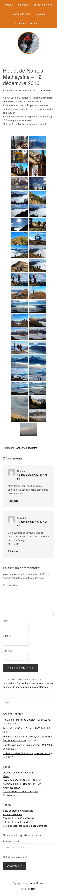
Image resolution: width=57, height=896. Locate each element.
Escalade (40, 14)
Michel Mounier (37, 883)
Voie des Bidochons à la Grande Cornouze (25, 825)
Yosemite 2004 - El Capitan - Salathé (22, 780)
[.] (19, 265)
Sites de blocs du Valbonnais (18, 810)
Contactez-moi (10, 795)
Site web (7, 651)
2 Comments (46, 90)
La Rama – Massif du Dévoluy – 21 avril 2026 (26, 753)
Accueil (9, 4)
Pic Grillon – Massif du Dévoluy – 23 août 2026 (27, 719)
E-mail (7, 635)
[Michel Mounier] (28, 53)
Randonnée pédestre (26, 23)
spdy (33, 888)
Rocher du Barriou (12, 814)
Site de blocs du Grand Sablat (18, 818)
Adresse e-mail (11, 841)
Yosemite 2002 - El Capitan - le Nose (22, 784)
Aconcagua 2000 (12, 787)
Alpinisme (23, 4)
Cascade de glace (21, 14)
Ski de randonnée (43, 4)
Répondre (13, 500)
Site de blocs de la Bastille (16, 822)
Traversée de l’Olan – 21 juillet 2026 (21, 728)
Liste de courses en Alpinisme (18, 772)
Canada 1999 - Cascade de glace (20, 791)
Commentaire (10, 585)
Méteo (6, 776)
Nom (6, 620)
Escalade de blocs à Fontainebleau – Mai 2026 (27, 745)
